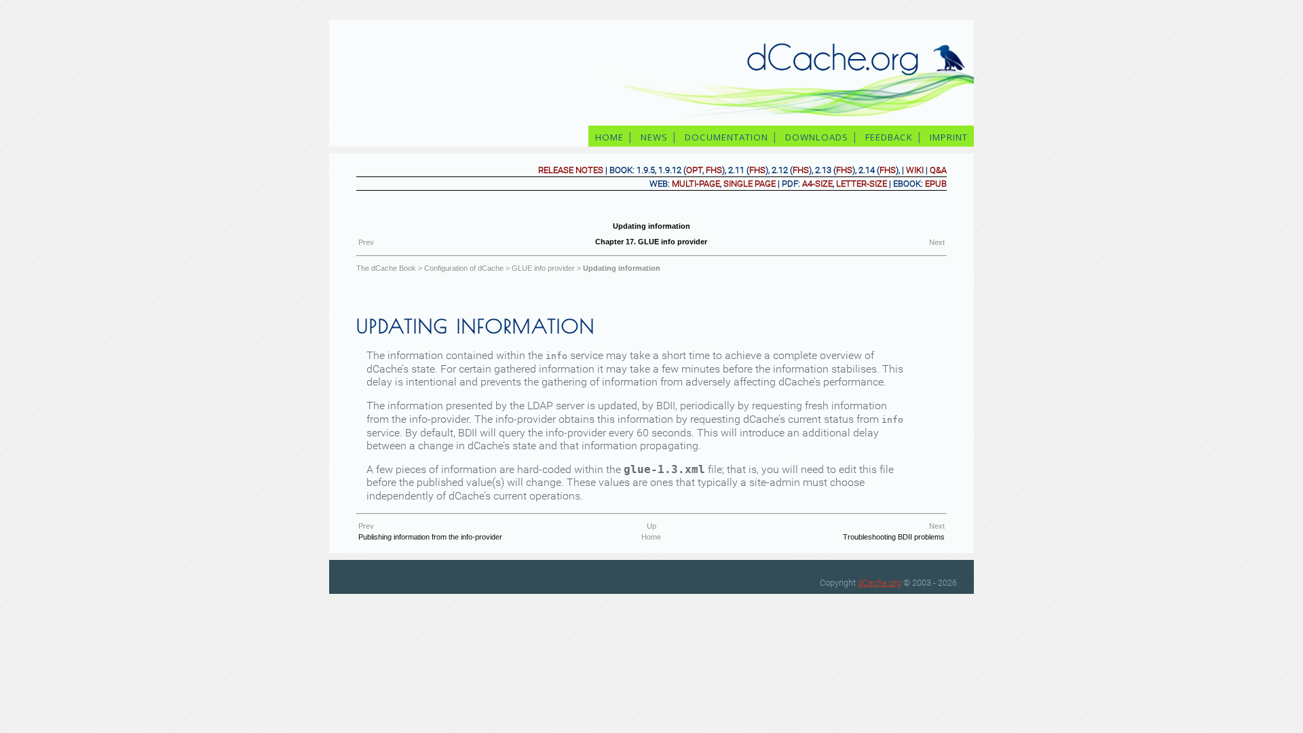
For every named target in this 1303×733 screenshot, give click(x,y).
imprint (950, 137)
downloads (816, 137)
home (609, 137)
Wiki (915, 170)
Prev (366, 242)
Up (651, 526)
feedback (889, 137)
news (654, 137)
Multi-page (696, 183)
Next (937, 242)
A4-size (817, 183)
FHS (714, 170)
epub (936, 183)
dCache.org (879, 583)
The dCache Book (386, 268)
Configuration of (464, 268)
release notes (570, 170)
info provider (543, 268)
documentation (726, 137)
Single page (749, 183)
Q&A (938, 170)
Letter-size (861, 183)
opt (694, 170)
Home (651, 537)
